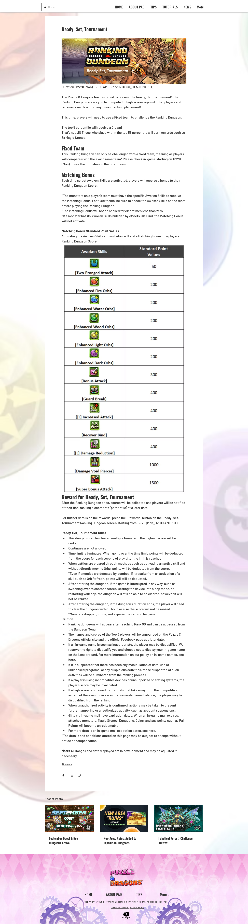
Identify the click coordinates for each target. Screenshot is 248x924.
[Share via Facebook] (63, 775)
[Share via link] (79, 775)
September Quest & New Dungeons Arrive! (63, 840)
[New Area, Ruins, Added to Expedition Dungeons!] (124, 818)
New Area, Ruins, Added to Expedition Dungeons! (120, 840)
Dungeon (67, 764)
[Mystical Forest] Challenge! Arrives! (175, 840)
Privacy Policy (137, 907)
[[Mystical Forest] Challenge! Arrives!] (178, 818)
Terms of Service (120, 907)
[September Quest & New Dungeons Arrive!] (69, 818)
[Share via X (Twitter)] (71, 775)
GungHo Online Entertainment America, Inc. (122, 902)
